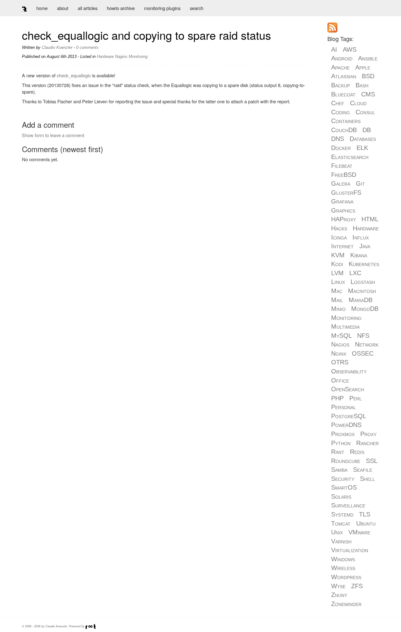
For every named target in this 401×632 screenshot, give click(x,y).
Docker (341, 147)
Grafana (342, 201)
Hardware (105, 56)
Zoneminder (346, 603)
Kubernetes (364, 263)
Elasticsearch (349, 156)
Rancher (367, 442)
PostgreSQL (348, 416)
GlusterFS (346, 192)
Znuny (339, 594)
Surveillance (348, 505)
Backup (340, 85)
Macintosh (362, 290)
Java (364, 246)
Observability (349, 371)
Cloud (358, 103)
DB (366, 129)
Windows (343, 559)
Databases (363, 138)
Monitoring (138, 56)
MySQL (341, 335)
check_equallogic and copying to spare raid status (146, 35)
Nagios (121, 56)
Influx (360, 237)
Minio (338, 308)
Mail (337, 299)
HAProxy (343, 219)
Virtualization (349, 550)
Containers (346, 120)
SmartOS (344, 487)
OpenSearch (347, 389)
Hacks (339, 228)
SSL (371, 460)
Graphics (343, 210)
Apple (362, 67)
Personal (343, 406)
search (196, 8)
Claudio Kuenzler (57, 47)
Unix (337, 532)
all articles (87, 8)
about (62, 8)
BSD (368, 76)
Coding (340, 112)
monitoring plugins (162, 8)
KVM (338, 255)
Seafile (362, 469)
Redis (357, 451)
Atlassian (343, 76)
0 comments (87, 47)
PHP (337, 398)
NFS (363, 335)
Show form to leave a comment (53, 135)
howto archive (121, 8)
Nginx (338, 353)
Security (342, 478)
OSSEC (362, 353)
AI (334, 49)
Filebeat (341, 165)
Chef (337, 103)
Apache (340, 67)
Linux (338, 281)
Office (340, 380)
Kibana (358, 255)
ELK (362, 147)
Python (341, 442)
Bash (362, 85)
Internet (342, 246)
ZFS (357, 586)
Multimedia (345, 326)
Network (366, 344)
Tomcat (341, 523)
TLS (364, 514)
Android (341, 58)
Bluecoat (343, 94)
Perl (355, 398)
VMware (359, 532)
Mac (336, 290)
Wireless (343, 567)
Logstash (363, 281)
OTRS (339, 362)
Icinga (339, 237)
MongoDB (364, 308)
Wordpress (346, 576)
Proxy (368, 433)
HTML (370, 219)
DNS (337, 138)
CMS (368, 94)
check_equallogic (74, 75)
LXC (355, 273)
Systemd (342, 514)
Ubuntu (366, 523)
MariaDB (360, 299)
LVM (337, 273)
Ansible (368, 58)
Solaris (341, 496)
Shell (367, 478)
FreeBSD (343, 174)
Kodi (337, 263)
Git (360, 183)
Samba (339, 469)
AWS (350, 49)
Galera (340, 183)
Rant (337, 451)
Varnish (341, 541)
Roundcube (345, 460)
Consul (365, 112)
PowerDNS (346, 424)
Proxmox (343, 433)
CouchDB (344, 129)
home (42, 8)
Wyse (338, 586)
